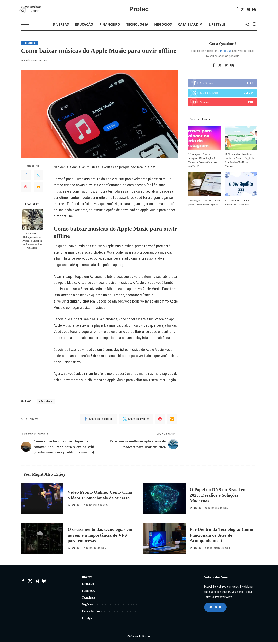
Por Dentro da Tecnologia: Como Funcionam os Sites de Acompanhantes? (221, 535)
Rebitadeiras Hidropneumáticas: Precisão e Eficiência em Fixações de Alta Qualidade (32, 240)
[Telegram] (248, 9)
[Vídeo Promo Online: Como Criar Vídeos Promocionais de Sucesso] (42, 498)
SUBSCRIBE (215, 607)
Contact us (224, 51)
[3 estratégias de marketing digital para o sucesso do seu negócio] (204, 184)
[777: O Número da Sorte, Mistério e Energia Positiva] (241, 184)
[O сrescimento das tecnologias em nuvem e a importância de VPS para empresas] (42, 538)
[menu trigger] (27, 24)
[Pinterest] (26, 187)
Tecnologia (29, 43)
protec (75, 505)
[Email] (38, 187)
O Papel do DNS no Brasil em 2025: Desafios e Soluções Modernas (218, 495)
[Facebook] (237, 9)
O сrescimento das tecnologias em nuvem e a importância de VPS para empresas (100, 535)
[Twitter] (243, 9)
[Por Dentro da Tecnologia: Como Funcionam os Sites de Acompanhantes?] (164, 538)
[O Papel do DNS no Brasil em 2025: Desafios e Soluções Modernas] (164, 498)
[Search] (254, 24)
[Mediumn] (254, 9)
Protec (139, 9)
